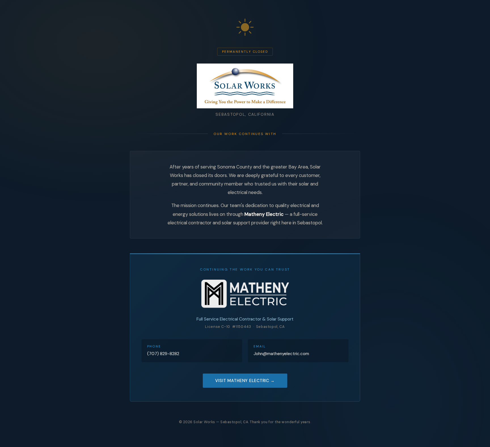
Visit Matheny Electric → (245, 380)
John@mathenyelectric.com (281, 354)
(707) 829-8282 (163, 354)
